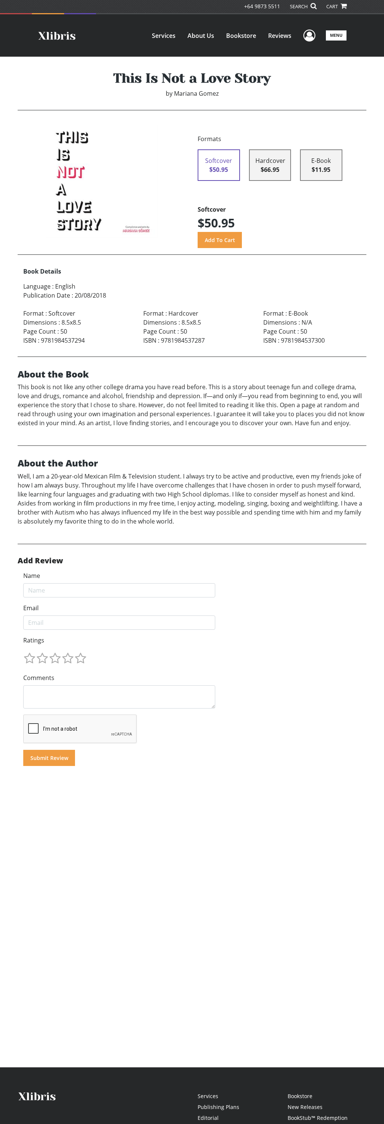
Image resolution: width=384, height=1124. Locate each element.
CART (332, 6)
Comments (38, 678)
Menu (336, 35)
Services (164, 36)
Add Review (40, 560)
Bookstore (241, 36)
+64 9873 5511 (262, 6)
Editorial (208, 1117)
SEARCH (299, 6)
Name (31, 576)
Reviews (279, 36)
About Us (201, 36)
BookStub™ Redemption (318, 1117)
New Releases (305, 1106)
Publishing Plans (218, 1106)
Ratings (33, 640)
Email (31, 608)
